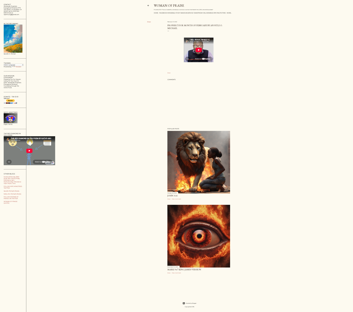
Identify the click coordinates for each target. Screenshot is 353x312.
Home (156, 13)
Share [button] (149, 22)
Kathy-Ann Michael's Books (12, 194)
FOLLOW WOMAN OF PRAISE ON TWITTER (11, 197)
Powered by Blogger (191, 303)
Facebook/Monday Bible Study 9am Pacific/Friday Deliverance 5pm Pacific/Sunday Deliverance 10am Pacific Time (12, 180)
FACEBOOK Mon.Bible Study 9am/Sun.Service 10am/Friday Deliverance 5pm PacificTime (192, 13)
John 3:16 (172, 195)
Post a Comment (176, 199)
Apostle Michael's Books (11, 191)
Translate (18, 67)
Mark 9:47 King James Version (184, 269)
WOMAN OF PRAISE (169, 5)
